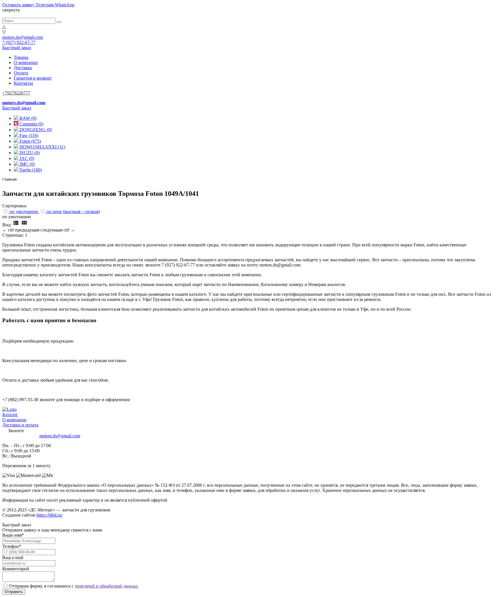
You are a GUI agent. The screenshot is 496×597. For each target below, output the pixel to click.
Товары (21, 57)
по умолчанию (23, 211)
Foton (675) (29, 141)
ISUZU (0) (29, 152)
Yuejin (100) (30, 169)
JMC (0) (26, 164)
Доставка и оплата (20, 424)
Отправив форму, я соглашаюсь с (73, 586)
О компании (26, 62)
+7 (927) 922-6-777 (20, 435)
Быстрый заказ (16, 47)
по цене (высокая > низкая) (73, 211)
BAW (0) (27, 118)
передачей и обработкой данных (106, 586)
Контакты (23, 83)
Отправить (14, 592)
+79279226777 (16, 92)
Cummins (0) (30, 123)
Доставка (23, 67)
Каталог (10, 414)
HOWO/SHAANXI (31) (41, 146)
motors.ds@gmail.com (22, 37)
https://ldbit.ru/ (49, 515)
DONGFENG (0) (35, 129)
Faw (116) (28, 135)
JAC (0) (26, 158)
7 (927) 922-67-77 (19, 42)
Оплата (21, 72)
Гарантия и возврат (33, 78)
